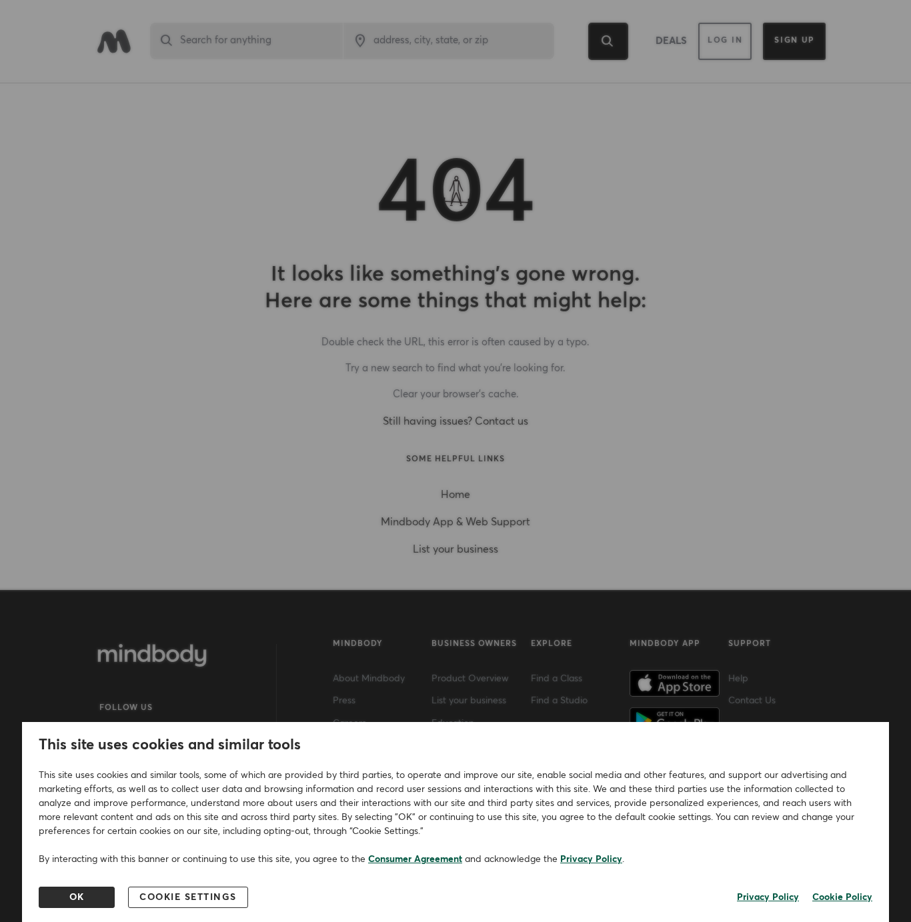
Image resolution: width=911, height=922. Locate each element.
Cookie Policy (842, 897)
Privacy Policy (591, 859)
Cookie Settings (188, 897)
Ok (77, 897)
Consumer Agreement (415, 859)
